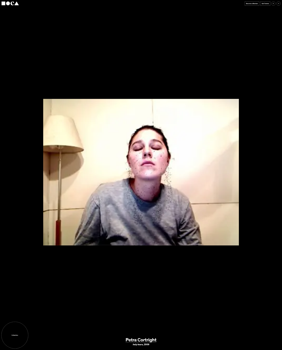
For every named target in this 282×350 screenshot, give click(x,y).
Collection (15, 335)
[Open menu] (279, 4)
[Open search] (273, 4)
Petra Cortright (141, 340)
